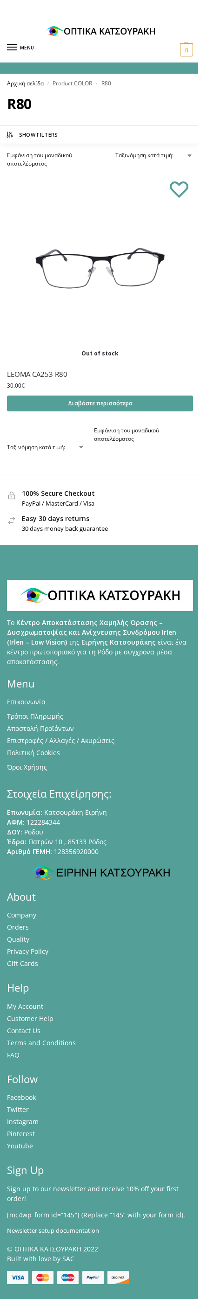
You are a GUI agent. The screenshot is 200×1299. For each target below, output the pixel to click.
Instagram (23, 1121)
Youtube (20, 1145)
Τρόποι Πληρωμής (35, 716)
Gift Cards (22, 963)
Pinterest (21, 1133)
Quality (18, 939)
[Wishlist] (179, 189)
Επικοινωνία (26, 701)
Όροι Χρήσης (27, 767)
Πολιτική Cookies (33, 752)
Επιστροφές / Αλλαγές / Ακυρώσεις (60, 740)
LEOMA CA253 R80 (37, 374)
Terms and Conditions (41, 1042)
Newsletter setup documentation (53, 1230)
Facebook (21, 1097)
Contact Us (23, 1030)
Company (21, 914)
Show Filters (38, 134)
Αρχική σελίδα (25, 83)
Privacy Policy (27, 951)
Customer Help (30, 1018)
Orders (18, 927)
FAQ (13, 1054)
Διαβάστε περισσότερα (100, 403)
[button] (185, 49)
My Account (25, 1006)
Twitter (18, 1109)
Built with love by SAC (40, 1258)
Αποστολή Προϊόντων (40, 728)
